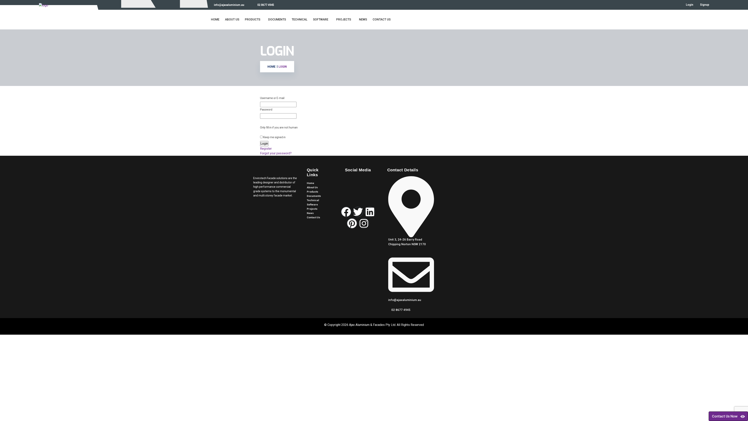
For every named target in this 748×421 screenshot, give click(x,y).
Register (266, 148)
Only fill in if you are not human (279, 127)
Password (266, 109)
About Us (232, 19)
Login (689, 4)
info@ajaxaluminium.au (229, 4)
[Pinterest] (352, 223)
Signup (704, 4)
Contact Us (382, 19)
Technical (299, 19)
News (363, 19)
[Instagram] (364, 223)
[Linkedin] (370, 212)
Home (215, 19)
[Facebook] (346, 212)
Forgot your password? (276, 153)
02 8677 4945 (265, 4)
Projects (343, 19)
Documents (277, 19)
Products (252, 19)
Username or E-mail (272, 98)
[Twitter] (358, 212)
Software (320, 19)
